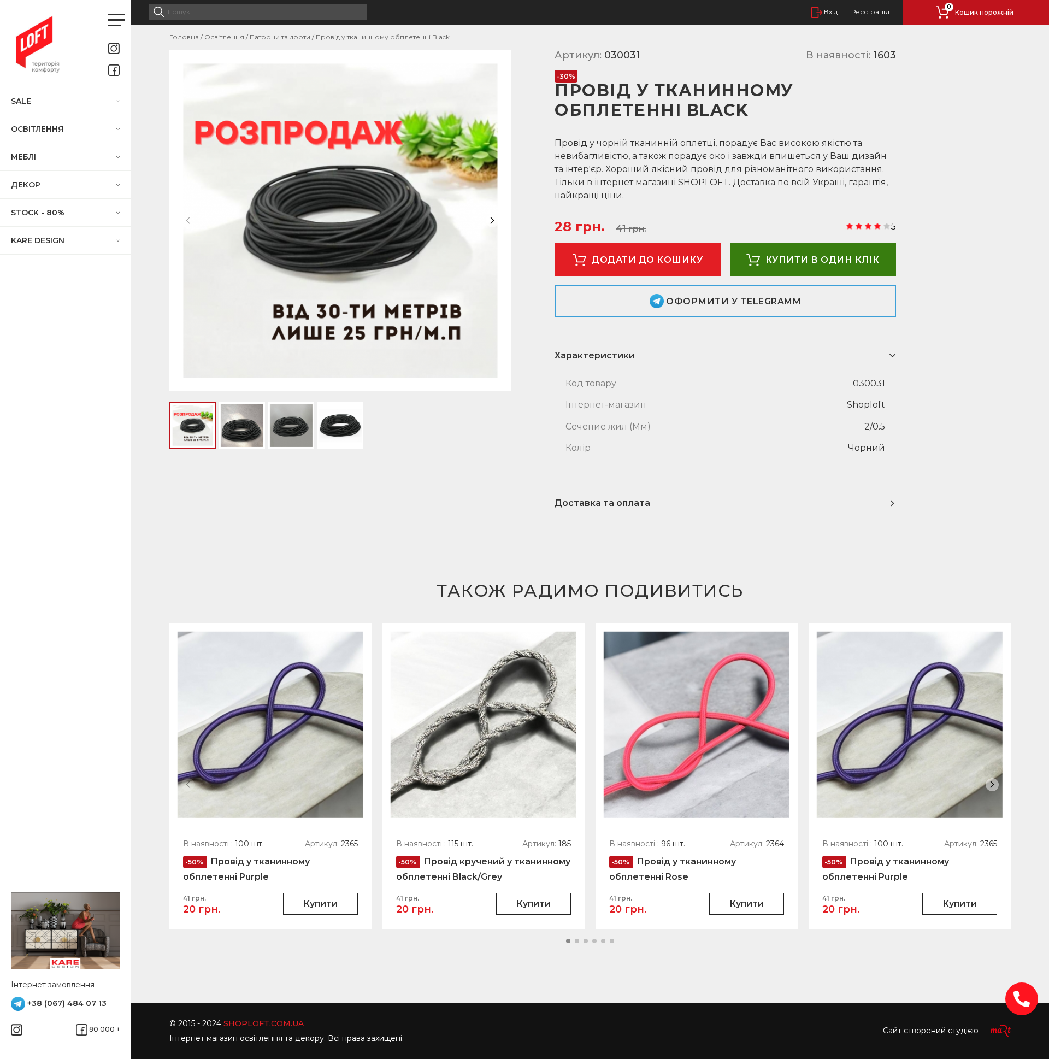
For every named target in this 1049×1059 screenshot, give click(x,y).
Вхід (830, 12)
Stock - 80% (39, 212)
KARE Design (39, 240)
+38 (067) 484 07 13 (66, 1003)
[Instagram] (116, 48)
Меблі (24, 157)
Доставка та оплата (602, 503)
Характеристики (595, 355)
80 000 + (103, 1029)
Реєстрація (870, 12)
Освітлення (38, 129)
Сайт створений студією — (937, 1031)
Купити (320, 903)
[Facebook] (116, 70)
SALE (23, 101)
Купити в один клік (822, 260)
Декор (27, 185)
